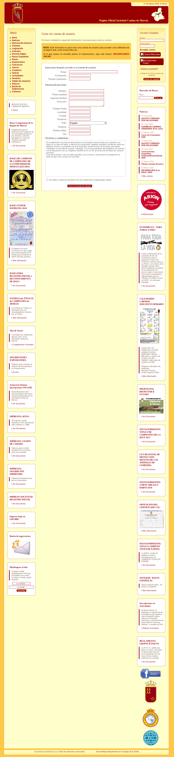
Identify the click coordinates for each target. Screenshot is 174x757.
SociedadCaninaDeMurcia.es (46, 752)
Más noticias (148, 176)
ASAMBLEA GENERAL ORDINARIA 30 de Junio (152, 128)
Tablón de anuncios (21, 81)
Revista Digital (19, 54)
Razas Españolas (20, 56)
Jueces (15, 67)
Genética (16, 78)
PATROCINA (148, 214)
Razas (15, 59)
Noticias (16, 40)
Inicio (14, 37)
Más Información (20, 260)
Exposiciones (18, 62)
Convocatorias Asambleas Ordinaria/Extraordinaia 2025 (151, 155)
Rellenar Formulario (151, 628)
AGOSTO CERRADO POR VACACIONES (150, 119)
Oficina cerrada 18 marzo (152, 164)
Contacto (16, 91)
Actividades (17, 75)
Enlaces (16, 84)
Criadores (17, 70)
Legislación (17, 48)
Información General (22, 43)
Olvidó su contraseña (149, 69)
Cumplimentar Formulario (23, 345)
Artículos (16, 51)
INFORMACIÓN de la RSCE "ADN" (150, 171)
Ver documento (19, 404)
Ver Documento (19, 146)
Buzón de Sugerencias (18, 87)
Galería (15, 73)
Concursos (17, 65)
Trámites (16, 46)
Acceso (16, 372)
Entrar (15, 110)
